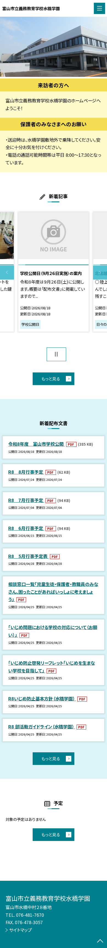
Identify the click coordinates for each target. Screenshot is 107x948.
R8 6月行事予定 (26, 528)
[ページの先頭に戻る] (100, 941)
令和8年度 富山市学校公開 (36, 444)
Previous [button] (7, 273)
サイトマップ (20, 930)
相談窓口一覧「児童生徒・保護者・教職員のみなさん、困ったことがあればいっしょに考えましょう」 (53, 591)
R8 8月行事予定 (26, 472)
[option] (53, 47)
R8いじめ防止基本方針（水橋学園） (42, 698)
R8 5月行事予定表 (28, 556)
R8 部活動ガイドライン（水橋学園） (41, 726)
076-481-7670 (30, 914)
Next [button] (100, 273)
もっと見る (50, 378)
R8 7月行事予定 (26, 500)
